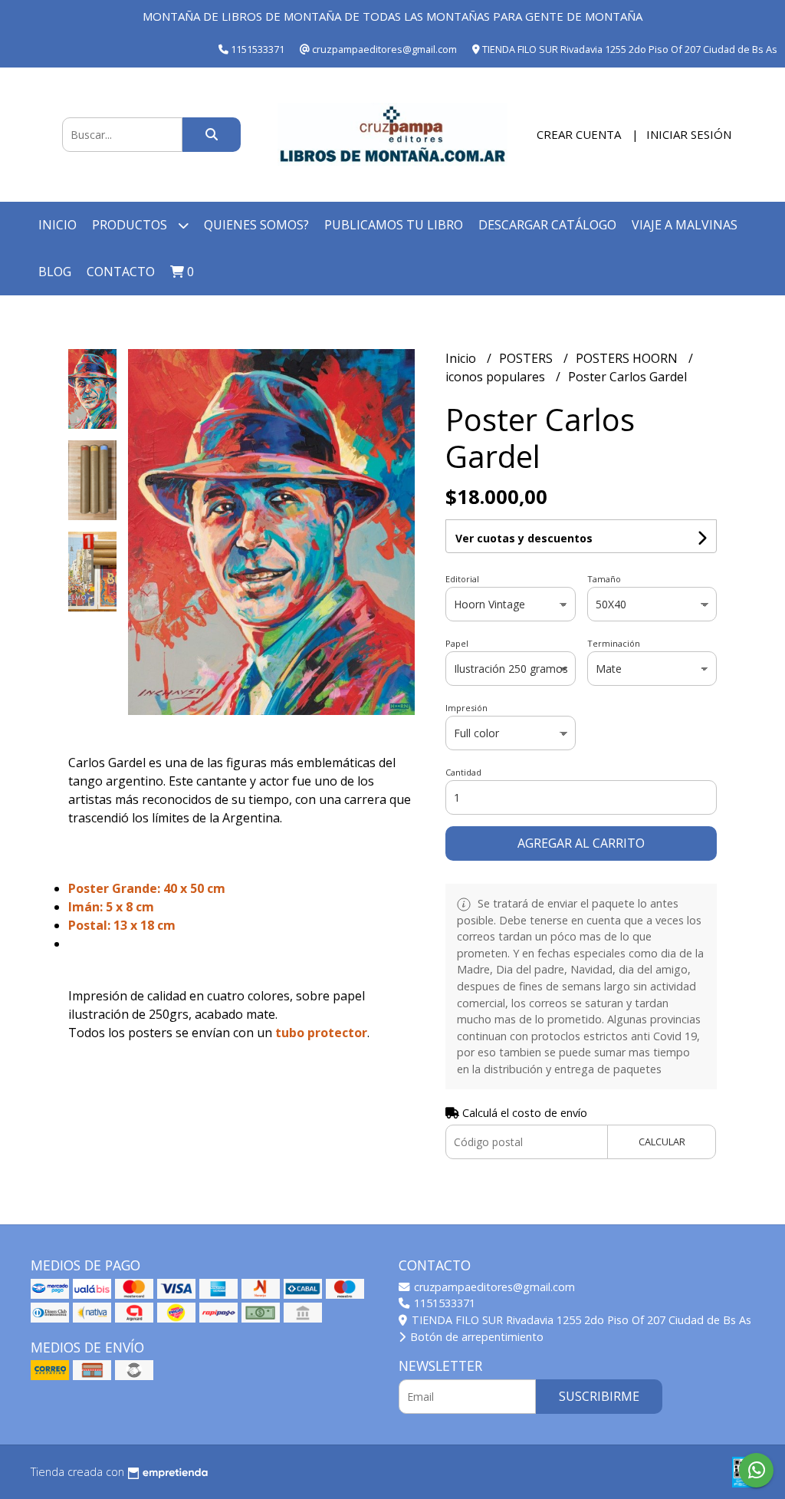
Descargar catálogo (547, 224)
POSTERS (527, 358)
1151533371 (443, 1303)
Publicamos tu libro (393, 224)
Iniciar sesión (688, 134)
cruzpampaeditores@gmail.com (493, 1287)
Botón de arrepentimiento (475, 1336)
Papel (456, 643)
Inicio (57, 224)
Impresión (466, 707)
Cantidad (463, 772)
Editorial (462, 579)
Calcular (662, 1141)
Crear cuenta (579, 134)
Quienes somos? (256, 224)
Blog (54, 271)
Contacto (121, 271)
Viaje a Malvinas (684, 224)
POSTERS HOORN (628, 358)
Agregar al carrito (581, 843)
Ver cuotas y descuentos (524, 538)
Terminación (613, 643)
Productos (131, 224)
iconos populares (496, 376)
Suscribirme (599, 1396)
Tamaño (604, 579)
